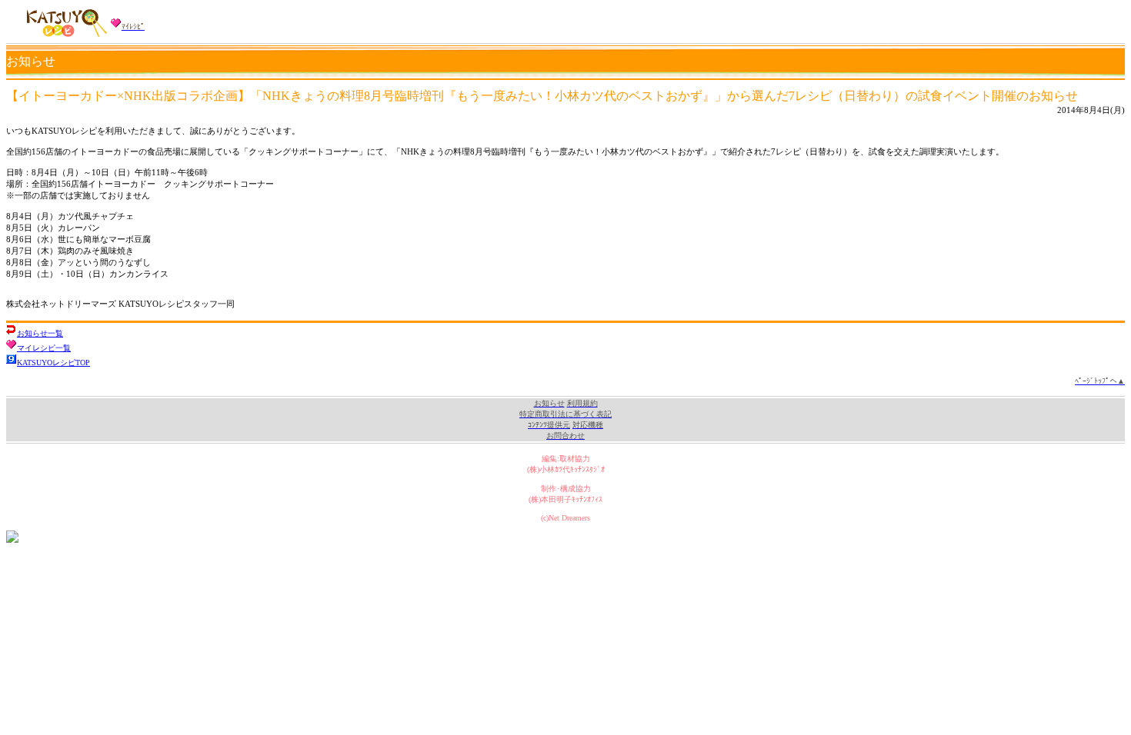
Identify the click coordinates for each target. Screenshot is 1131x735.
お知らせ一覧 (40, 333)
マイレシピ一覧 (44, 348)
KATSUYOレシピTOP (53, 362)
